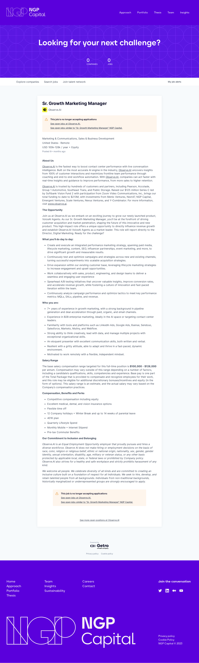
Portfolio (142, 12)
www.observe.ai (57, 203)
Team (171, 12)
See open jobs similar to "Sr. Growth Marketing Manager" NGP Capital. (86, 128)
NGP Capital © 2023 (170, 643)
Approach (125, 12)
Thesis (157, 12)
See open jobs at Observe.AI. (65, 123)
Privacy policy (92, 553)
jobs (51, 81)
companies (27, 81)
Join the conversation (174, 581)
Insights (184, 12)
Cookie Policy (166, 639)
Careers (88, 581)
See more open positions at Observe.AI (99, 520)
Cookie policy (107, 553)
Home (11, 581)
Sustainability (54, 591)
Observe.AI (48, 166)
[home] (41, 12)
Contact (88, 586)
